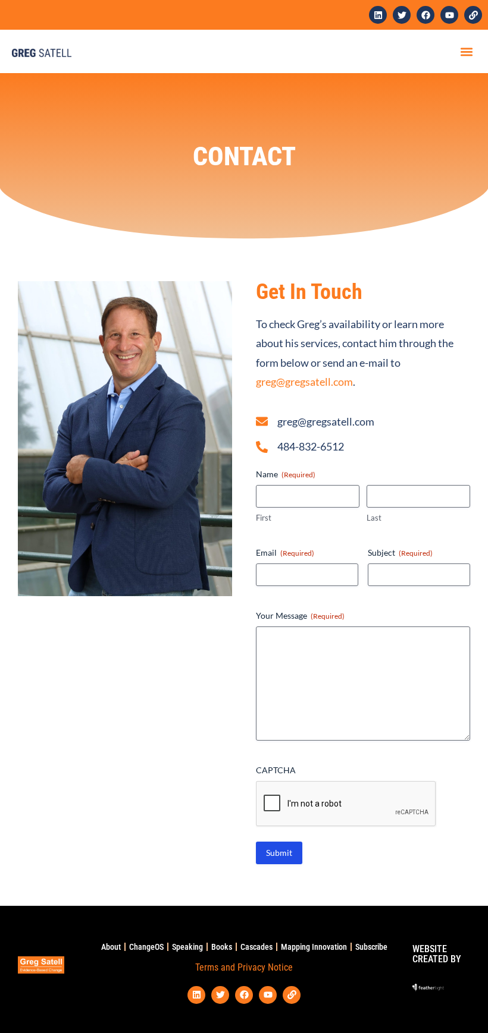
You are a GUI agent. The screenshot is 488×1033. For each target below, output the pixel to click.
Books (221, 947)
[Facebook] (425, 15)
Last (374, 517)
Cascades (256, 947)
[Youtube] (449, 15)
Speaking (187, 947)
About (111, 947)
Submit (279, 853)
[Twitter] (402, 15)
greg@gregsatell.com (304, 381)
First (263, 517)
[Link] (473, 15)
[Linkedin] (378, 15)
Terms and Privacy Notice (244, 967)
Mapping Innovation (314, 947)
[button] (466, 51)
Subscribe (371, 947)
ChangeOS (146, 947)
